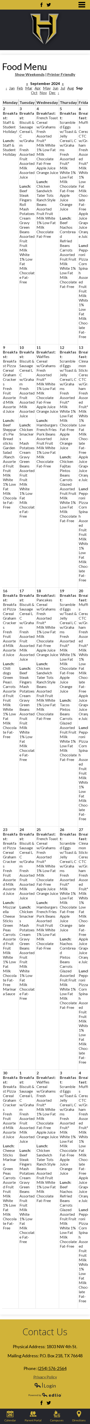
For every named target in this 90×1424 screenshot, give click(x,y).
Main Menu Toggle (81, 4)
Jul (62, 88)
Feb (20, 88)
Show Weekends (30, 74)
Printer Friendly (61, 74)
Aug (70, 88)
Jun (55, 88)
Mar (28, 88)
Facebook (41, 5)
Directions (79, 1420)
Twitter (49, 5)
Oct (34, 92)
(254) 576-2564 (52, 1368)
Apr (38, 88)
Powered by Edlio (45, 1394)
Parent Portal (33, 1420)
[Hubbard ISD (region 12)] (45, 30)
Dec (52, 92)
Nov (43, 92)
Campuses (57, 1420)
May (47, 88)
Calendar (10, 1420)
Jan (12, 88)
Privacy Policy (45, 1377)
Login (45, 1386)
